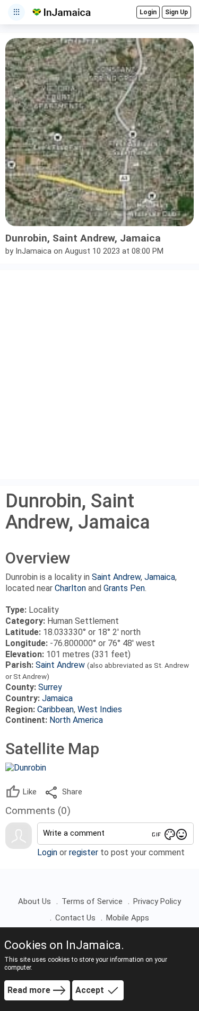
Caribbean (55, 709)
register (83, 852)
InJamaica (33, 251)
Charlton (70, 588)
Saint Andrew (116, 577)
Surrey (50, 687)
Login (47, 852)
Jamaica (159, 577)
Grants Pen (124, 588)
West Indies (99, 709)
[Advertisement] (99, 374)
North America (76, 720)
